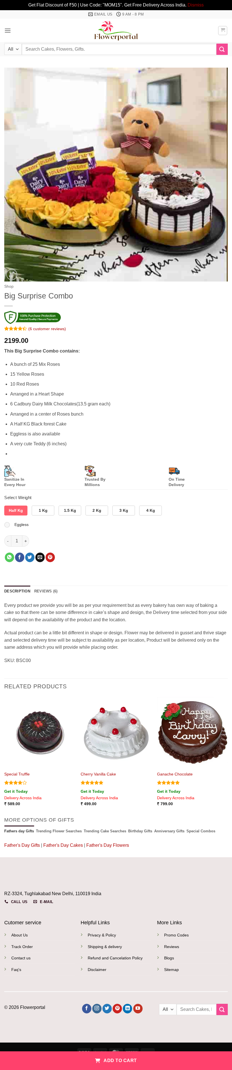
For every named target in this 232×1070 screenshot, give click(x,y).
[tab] (19, 831)
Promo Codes (176, 935)
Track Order (22, 946)
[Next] (227, 756)
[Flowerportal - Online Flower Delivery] (116, 30)
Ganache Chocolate (175, 774)
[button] (7, 30)
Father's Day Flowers (107, 845)
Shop (9, 286)
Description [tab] (17, 591)
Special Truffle (17, 774)
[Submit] (222, 49)
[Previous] (4, 756)
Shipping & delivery (105, 946)
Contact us (21, 958)
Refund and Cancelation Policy (115, 958)
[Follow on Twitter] (107, 1008)
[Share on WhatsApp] (9, 557)
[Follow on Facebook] (86, 1008)
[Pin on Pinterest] (50, 557)
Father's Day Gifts (22, 845)
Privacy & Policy (102, 935)
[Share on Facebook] (19, 557)
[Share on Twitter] (30, 557)
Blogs (169, 958)
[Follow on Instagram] (97, 1008)
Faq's (16, 969)
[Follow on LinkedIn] (127, 1008)
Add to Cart (120, 1060)
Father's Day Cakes (63, 845)
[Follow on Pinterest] (117, 1008)
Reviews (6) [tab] (46, 591)
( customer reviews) (47, 328)
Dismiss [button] (196, 5)
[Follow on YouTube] (138, 1008)
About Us (19, 935)
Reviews (171, 946)
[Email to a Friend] (40, 557)
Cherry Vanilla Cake (98, 774)
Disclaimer (97, 969)
